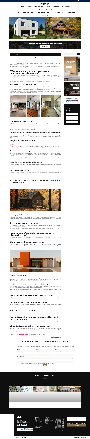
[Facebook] (69, 101)
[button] (59, 54)
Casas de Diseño (38, 419)
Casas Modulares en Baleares (59, 419)
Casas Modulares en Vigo (59, 429)
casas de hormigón (16, 146)
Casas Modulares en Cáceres (59, 421)
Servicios (29, 6)
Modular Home (37, 417)
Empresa (48, 6)
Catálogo (22, 6)
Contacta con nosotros (22, 334)
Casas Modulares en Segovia (59, 431)
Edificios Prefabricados (38, 425)
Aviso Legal (76, 437)
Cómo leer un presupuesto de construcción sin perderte (21, 404)
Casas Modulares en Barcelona (60, 418)
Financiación (47, 417)
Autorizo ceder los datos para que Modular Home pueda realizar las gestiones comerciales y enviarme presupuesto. (36, 363)
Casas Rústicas (37, 420)
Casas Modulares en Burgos (59, 424)
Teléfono (56, 349)
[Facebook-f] (19, 425)
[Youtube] (73, 101)
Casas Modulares (38, 418)
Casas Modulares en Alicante (59, 422)
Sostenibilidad (56, 6)
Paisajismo (47, 421)
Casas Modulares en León (59, 430)
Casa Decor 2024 (38, 427)
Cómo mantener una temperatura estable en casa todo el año (45, 404)
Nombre (18, 349)
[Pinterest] (77, 101)
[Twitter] (71, 101)
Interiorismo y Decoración (49, 420)
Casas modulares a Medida (38, 422)
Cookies (85, 437)
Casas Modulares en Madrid (59, 417)
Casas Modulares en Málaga (59, 425)
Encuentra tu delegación (59, 433)
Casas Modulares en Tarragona (60, 427)
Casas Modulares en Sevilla (59, 420)
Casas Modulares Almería (59, 432)
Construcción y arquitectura (45, 9)
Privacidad (81, 437)
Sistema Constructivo (38, 6)
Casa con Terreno (48, 418)
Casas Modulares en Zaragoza (60, 423)
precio (50, 297)
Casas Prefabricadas (38, 426)
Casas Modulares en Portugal (59, 426)
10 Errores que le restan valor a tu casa (69, 404)
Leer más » (69, 405)
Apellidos (37, 349)
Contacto (67, 6)
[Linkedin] (75, 101)
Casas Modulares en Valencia (59, 428)
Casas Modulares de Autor (39, 423)
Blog (62, 6)
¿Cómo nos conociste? (20, 356)
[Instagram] (67, 101)
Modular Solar (47, 419)
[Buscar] (78, 54)
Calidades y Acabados (39, 424)
